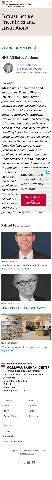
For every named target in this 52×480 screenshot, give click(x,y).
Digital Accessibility (13, 441)
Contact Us (8, 425)
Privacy (6, 431)
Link (40, 212)
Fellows (6, 411)
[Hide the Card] (48, 171)
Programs (7, 400)
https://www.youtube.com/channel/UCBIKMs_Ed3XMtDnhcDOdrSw (34, 462)
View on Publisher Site (16, 48)
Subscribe (33, 416)
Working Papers (10, 416)
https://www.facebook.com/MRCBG (19, 462)
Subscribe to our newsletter (33, 200)
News (31, 400)
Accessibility (9, 436)
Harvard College (27, 453)
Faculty (32, 405)
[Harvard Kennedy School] (18, 4)
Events (6, 405)
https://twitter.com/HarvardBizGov (24, 462)
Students (32, 411)
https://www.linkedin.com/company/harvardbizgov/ (29, 462)
